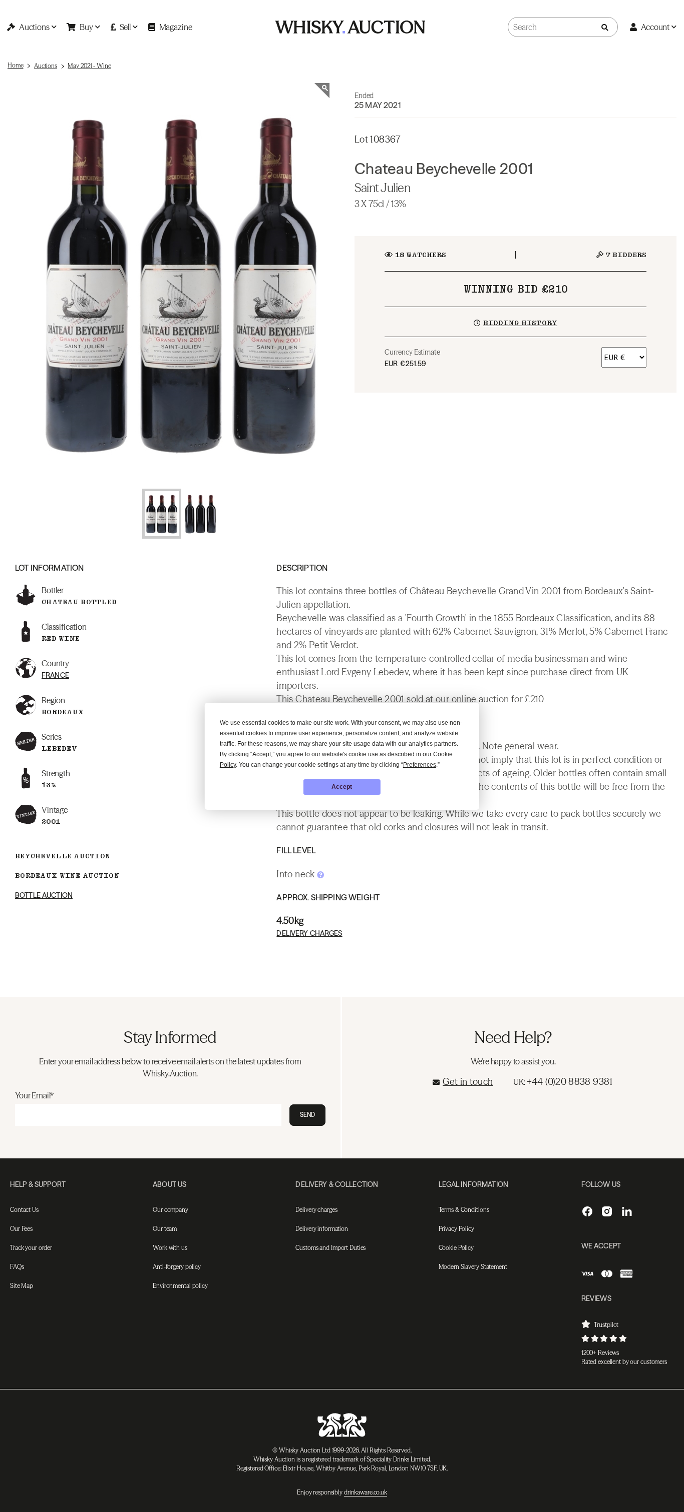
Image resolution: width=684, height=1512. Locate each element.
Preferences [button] (419, 764)
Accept (341, 786)
